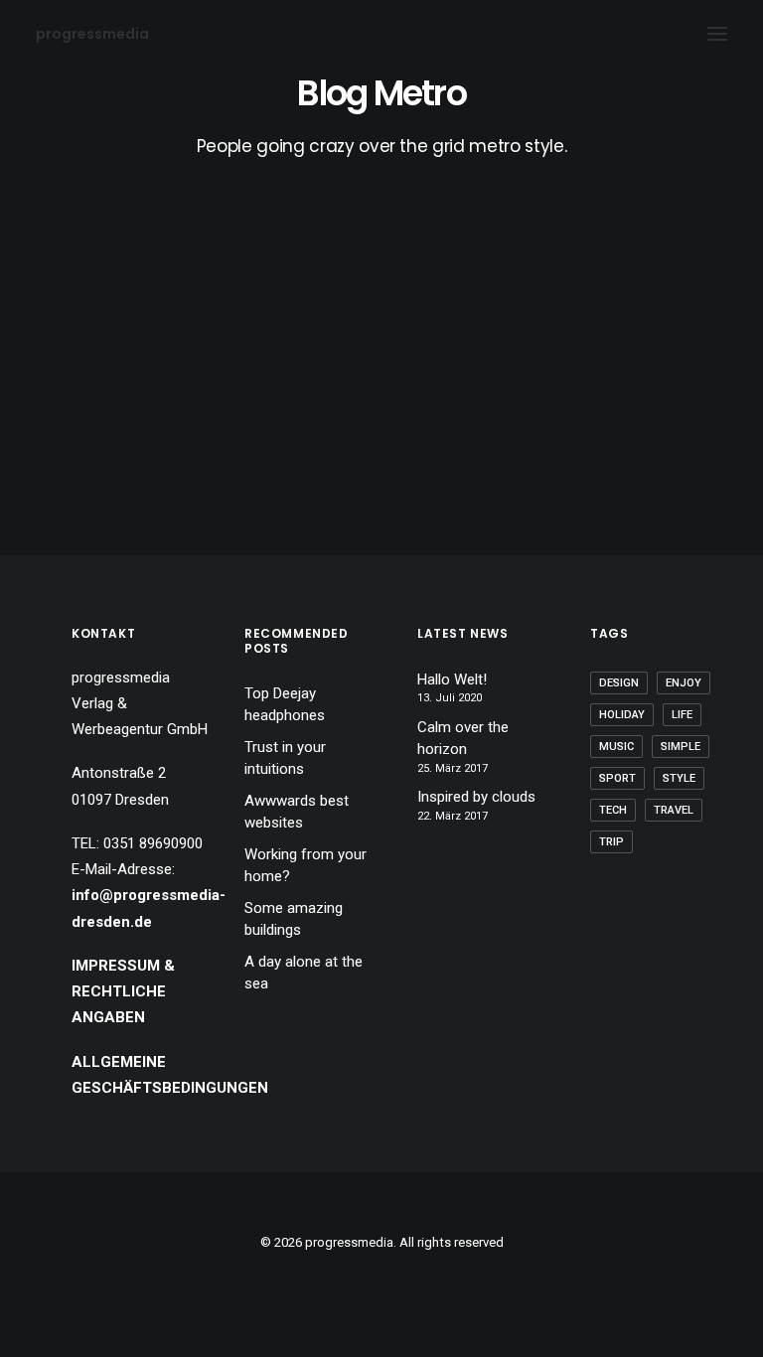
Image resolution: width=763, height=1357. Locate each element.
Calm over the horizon (463, 738)
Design (619, 683)
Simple (680, 746)
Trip (611, 841)
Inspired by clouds (476, 797)
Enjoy (683, 683)
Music (616, 746)
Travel (673, 810)
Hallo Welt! (452, 679)
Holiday (622, 714)
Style (679, 778)
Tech (613, 810)
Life (682, 714)
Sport (617, 778)
